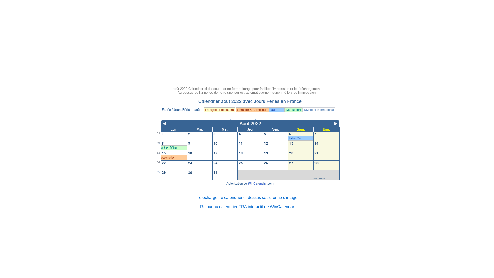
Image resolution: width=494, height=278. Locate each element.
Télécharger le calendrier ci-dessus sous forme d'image (247, 197)
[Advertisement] (247, 46)
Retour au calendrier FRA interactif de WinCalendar (247, 207)
